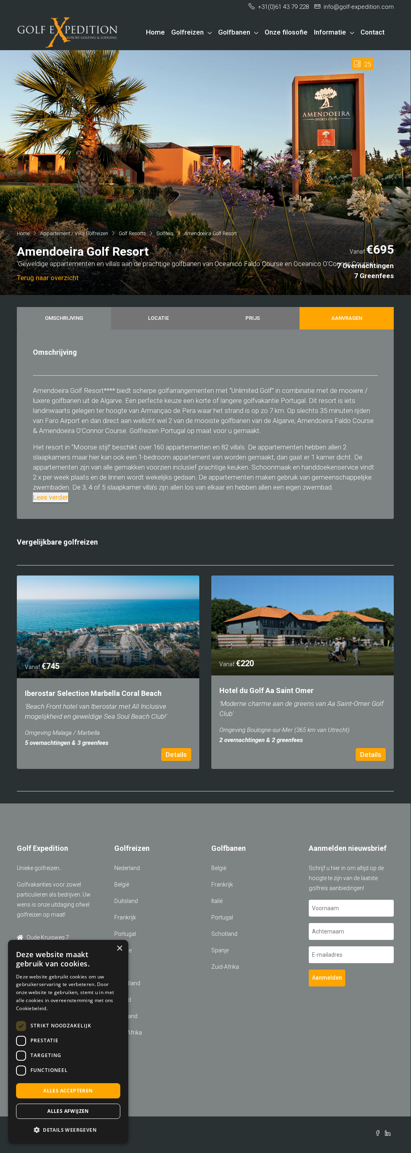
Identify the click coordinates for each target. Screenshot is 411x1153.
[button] (68, 1130)
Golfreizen (187, 32)
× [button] (119, 949)
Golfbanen (234, 32)
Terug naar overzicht (48, 278)
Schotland (224, 934)
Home (155, 32)
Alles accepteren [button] (68, 1090)
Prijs (252, 318)
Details (176, 754)
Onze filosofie (286, 32)
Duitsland (126, 901)
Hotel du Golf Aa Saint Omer (266, 690)
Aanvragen (346, 318)
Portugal (125, 934)
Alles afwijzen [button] (68, 1111)
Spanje (220, 950)
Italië (217, 901)
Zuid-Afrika (225, 967)
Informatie (330, 32)
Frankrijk (125, 917)
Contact (372, 32)
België (121, 884)
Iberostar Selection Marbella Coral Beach (93, 693)
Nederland (127, 868)
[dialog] (68, 1042)
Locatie (158, 318)
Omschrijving (64, 318)
